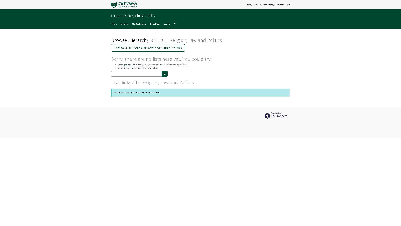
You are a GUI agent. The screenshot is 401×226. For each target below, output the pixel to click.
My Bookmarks (139, 23)
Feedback (155, 23)
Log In (167, 23)
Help (288, 4)
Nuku (256, 4)
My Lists (124, 23)
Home (114, 23)
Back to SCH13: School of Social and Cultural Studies (148, 48)
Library (249, 4)
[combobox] (136, 74)
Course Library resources (272, 4)
